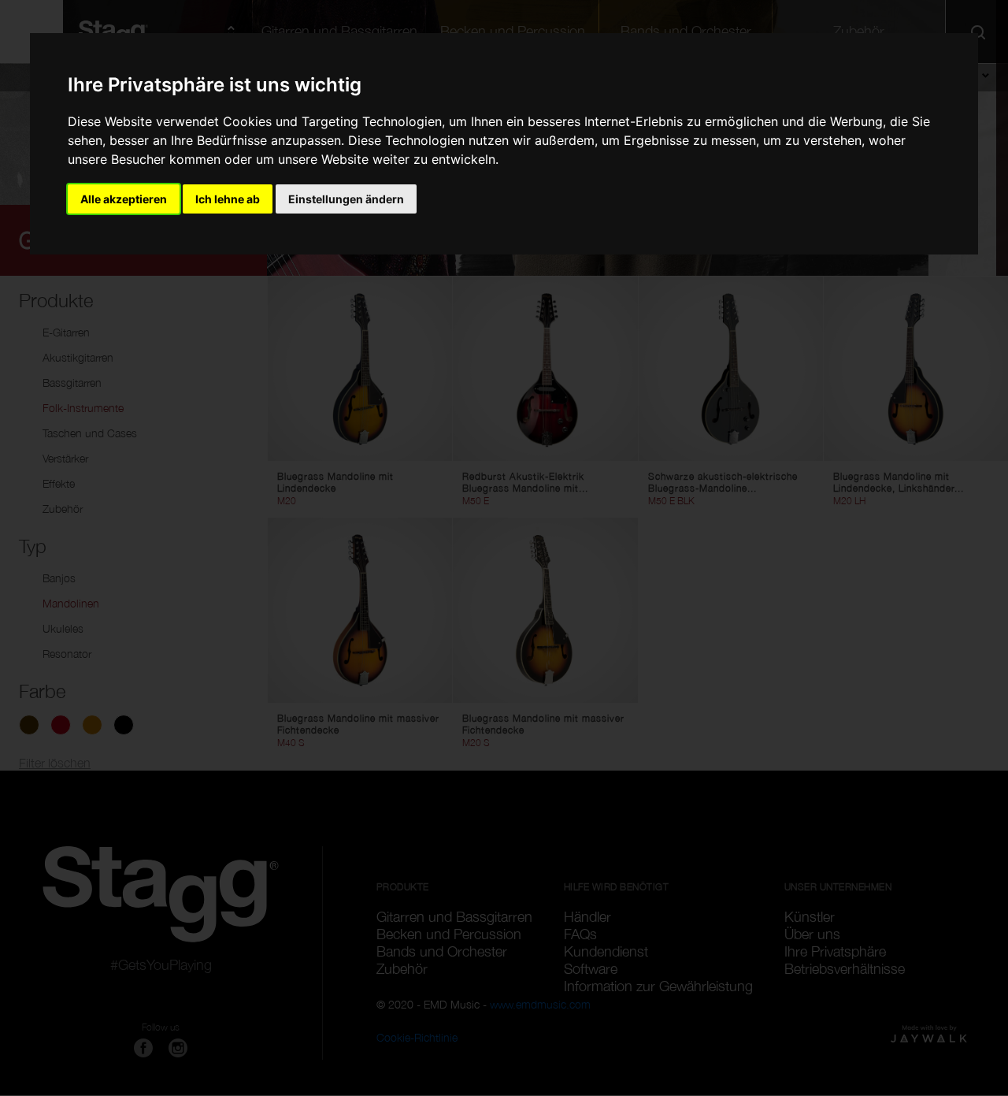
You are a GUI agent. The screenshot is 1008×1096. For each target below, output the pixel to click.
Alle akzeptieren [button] (123, 199)
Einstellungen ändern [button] (346, 199)
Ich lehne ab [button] (227, 199)
